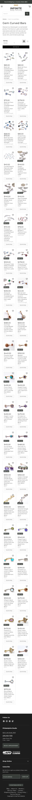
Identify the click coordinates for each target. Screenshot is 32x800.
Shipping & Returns (10, 792)
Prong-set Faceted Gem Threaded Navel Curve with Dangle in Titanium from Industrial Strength (9, 234)
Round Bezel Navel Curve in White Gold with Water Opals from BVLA (9, 694)
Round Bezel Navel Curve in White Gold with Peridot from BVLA (9, 542)
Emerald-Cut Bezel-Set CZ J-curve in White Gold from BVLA (22, 572)
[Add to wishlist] (13, 53)
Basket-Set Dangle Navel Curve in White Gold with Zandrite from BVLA (8, 481)
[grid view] (24, 41)
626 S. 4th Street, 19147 (9, 732)
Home (4, 19)
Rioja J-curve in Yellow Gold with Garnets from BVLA (23, 602)
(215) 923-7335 (7, 735)
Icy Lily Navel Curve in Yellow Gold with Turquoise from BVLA (8, 450)
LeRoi (19, 110)
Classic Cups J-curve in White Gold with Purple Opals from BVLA (23, 542)
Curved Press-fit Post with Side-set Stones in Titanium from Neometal (9, 170)
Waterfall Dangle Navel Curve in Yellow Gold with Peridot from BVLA (9, 512)
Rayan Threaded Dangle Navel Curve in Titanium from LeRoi (9, 202)
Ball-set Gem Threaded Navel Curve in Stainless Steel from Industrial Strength (22, 297)
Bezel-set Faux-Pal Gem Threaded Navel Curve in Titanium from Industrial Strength (9, 107)
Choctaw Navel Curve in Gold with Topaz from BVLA (9, 358)
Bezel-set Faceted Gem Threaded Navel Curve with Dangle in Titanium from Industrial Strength (9, 72)
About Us (14, 788)
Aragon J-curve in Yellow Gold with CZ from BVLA (8, 418)
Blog (8, 788)
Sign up (25, 776)
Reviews (21, 788)
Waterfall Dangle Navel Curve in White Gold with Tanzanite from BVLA (23, 512)
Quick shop (9, 82)
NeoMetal (6, 174)
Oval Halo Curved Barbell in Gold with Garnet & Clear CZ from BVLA (8, 328)
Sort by (5, 40)
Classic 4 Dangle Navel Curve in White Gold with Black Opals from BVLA (23, 480)
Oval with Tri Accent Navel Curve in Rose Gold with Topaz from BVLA (23, 450)
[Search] (27, 14)
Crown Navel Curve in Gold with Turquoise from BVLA (8, 389)
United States (15, 785)
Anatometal (21, 235)
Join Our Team (11, 790)
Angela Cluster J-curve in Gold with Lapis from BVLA (22, 389)
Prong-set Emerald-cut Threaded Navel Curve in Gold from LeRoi (22, 105)
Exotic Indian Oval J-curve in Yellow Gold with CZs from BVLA (23, 633)
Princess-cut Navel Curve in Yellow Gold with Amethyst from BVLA (23, 419)
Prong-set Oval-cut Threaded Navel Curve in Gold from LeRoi (23, 266)
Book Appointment (11, 745)
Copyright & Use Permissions (16, 796)
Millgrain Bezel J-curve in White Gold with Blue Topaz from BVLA (9, 603)
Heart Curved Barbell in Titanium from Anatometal (22, 231)
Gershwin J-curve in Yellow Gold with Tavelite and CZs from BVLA (9, 634)
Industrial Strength (8, 79)
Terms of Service (15, 794)
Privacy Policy (22, 792)
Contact (20, 790)
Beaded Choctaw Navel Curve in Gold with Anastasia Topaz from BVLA (22, 359)
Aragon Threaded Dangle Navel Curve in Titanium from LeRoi (22, 170)
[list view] (27, 41)
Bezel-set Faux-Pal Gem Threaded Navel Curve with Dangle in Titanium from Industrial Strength (22, 72)
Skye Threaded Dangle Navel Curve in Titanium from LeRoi (22, 202)
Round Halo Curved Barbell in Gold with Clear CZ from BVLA (22, 328)
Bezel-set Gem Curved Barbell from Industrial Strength (8, 140)
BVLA (5, 332)
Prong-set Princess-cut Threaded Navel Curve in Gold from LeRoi (9, 296)
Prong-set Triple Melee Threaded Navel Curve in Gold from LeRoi (9, 266)
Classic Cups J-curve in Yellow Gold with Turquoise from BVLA (8, 573)
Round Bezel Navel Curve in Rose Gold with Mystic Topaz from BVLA (22, 664)
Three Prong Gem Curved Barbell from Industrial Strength (22, 139)
